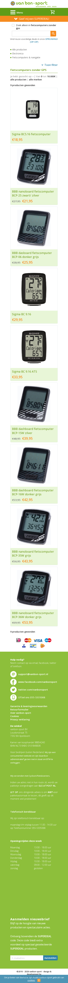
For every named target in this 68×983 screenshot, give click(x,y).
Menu (20, 12)
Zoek (53, 33)
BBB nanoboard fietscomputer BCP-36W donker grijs (33, 615)
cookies (31, 980)
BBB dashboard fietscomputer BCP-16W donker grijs (33, 492)
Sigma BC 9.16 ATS (24, 371)
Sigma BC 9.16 (21, 314)
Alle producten (19, 49)
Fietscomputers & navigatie (26, 57)
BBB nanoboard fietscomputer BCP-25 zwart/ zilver (33, 193)
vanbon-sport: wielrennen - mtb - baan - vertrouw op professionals (34, 4)
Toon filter (51, 65)
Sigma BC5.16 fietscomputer (31, 134)
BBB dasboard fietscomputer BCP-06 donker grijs (32, 255)
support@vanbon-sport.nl (33, 674)
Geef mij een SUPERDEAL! (34, 19)
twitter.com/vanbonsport (33, 689)
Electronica (17, 53)
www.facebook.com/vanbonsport (37, 681)
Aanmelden (50, 957)
